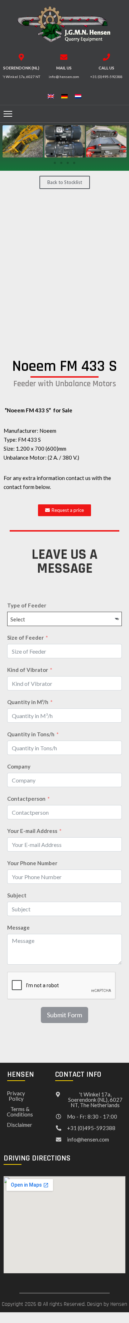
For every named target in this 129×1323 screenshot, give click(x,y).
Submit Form (64, 1015)
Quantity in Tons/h (30, 734)
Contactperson (26, 798)
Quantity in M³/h (27, 702)
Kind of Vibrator (27, 670)
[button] (6, 154)
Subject (17, 895)
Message (18, 927)
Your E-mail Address (32, 831)
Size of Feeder (25, 637)
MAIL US (64, 68)
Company (18, 766)
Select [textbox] (17, 619)
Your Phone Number (32, 863)
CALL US (106, 68)
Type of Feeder (26, 605)
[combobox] (64, 619)
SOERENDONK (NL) (21, 68)
